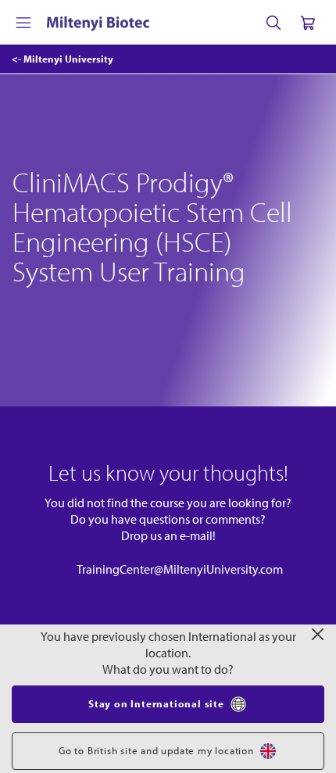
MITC (99, 624)
